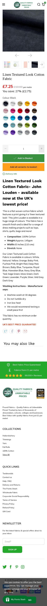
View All (6, 454)
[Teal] (13, 125)
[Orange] (34, 104)
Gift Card (6, 511)
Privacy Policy (8, 504)
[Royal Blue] (20, 118)
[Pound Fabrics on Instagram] (23, 567)
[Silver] (20, 132)
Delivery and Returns (11, 485)
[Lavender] (6, 132)
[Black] (6, 104)
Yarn (5, 443)
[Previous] (17, 55)
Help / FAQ (7, 481)
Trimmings (7, 439)
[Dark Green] (34, 125)
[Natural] (20, 104)
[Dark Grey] (34, 132)
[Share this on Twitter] (5, 331)
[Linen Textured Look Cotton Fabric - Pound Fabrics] (23, 31)
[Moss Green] (27, 125)
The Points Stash (10, 488)
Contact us (7, 477)
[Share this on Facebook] (11, 331)
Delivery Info (11, 174)
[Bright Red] (20, 111)
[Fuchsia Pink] (13, 111)
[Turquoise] (13, 118)
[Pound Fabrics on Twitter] (5, 567)
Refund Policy (8, 507)
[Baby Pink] (6, 111)
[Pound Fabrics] (23, 5)
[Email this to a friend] (24, 331)
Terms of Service (10, 500)
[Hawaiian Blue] (27, 118)
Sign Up (12, 549)
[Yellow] (27, 104)
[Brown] (34, 111)
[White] (13, 104)
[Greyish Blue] (6, 125)
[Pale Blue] (6, 118)
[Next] (30, 55)
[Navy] (34, 118)
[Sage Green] (20, 125)
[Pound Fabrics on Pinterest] (17, 567)
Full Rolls (6, 447)
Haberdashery (9, 436)
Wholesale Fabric (10, 492)
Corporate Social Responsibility (16, 496)
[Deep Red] (27, 111)
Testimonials (8, 473)
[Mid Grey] (27, 132)
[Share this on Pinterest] (18, 331)
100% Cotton (8, 451)
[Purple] (13, 132)
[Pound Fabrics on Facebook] (11, 567)
